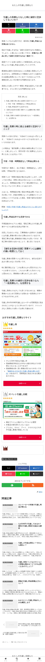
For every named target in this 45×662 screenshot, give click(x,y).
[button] (36, 31)
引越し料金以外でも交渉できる (18, 107)
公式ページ (22, 383)
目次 (19, 97)
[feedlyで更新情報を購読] (12, 485)
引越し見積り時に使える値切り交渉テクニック (21, 101)
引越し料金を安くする (10, 459)
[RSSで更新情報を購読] (33, 485)
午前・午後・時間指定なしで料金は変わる (22, 104)
